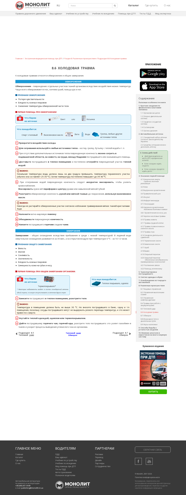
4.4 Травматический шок (151, 194)
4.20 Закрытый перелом (150, 258)
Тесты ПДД (145, 13)
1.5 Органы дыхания (149, 131)
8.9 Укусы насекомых (149, 324)
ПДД (57, 454)
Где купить (151, 5)
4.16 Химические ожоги (150, 244)
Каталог (19, 457)
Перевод (99, 457)
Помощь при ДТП (127, 13)
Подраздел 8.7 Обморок (120, 334)
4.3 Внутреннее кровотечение (153, 190)
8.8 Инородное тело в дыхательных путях (149, 320)
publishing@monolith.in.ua (32, 488)
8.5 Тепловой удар (148, 309)
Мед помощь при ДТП (65, 466)
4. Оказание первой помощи (151, 176)
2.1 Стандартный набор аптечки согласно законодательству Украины (154, 139)
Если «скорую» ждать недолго (151, 165)
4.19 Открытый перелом (150, 254)
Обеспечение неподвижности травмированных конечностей (154, 261)
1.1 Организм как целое (150, 113)
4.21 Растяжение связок (150, 265)
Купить (153, 391)
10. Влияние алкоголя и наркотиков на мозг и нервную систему (153, 335)
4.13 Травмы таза (147, 232)
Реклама (99, 454)
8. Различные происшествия (152, 285)
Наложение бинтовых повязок (155, 209)
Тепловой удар (73, 333)
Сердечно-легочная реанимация (150, 182)
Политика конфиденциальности (147, 477)
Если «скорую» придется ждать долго (153, 170)
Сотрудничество (102, 466)
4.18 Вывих (145, 251)
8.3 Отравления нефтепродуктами (148, 299)
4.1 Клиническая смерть (150, 179)
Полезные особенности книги (152, 102)
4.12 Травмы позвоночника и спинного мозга (152, 227)
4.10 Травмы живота (149, 219)
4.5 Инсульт (145, 197)
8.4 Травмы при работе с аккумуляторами (151, 304)
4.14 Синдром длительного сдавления (152, 236)
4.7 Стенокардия (147, 204)
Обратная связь (152, 449)
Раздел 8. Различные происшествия (80, 58)
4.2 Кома (144, 187)
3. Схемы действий (148, 153)
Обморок (72, 335)
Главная (18, 58)
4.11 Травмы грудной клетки (152, 223)
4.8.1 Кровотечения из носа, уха (154, 213)
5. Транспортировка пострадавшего (148, 273)
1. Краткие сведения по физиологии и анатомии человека (150, 108)
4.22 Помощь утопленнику (151, 269)
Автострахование (63, 472)
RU (58, 5)
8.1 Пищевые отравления (151, 289)
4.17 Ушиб (145, 247)
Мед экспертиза (163, 13)
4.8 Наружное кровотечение (152, 207)
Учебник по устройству (77, 13)
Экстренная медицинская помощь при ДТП (43, 58)
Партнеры (99, 463)
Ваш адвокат (56, 13)
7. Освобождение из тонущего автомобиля (152, 281)
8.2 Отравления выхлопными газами (152, 293)
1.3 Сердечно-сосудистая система (151, 123)
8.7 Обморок (146, 315)
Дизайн (98, 460)
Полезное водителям (65, 475)
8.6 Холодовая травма (149, 312)
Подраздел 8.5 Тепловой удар (26, 334)
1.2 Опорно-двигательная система (151, 117)
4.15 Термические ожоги (151, 241)
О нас (167, 5)
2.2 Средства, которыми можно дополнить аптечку (153, 146)
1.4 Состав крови (147, 127)
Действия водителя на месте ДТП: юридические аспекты (152, 158)
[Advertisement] (93, 39)
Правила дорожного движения (30, 13)
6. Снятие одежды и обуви (150, 277)
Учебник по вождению (103, 13)
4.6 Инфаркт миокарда (150, 200)
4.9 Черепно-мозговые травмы (153, 216)
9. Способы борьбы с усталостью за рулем (148, 329)
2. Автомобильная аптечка (151, 134)
